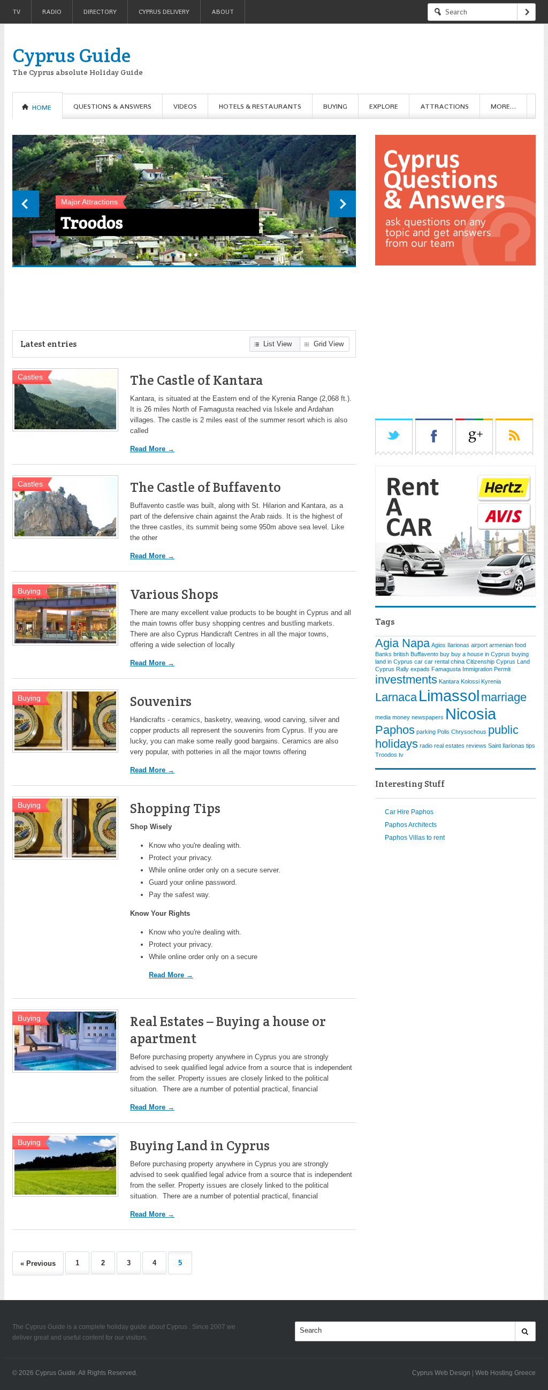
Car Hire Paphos (409, 812)
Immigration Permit (486, 669)
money (401, 717)
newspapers (428, 717)
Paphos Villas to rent (415, 837)
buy (445, 654)
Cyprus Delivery (164, 11)
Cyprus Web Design (441, 1373)
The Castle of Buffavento (205, 487)
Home (41, 107)
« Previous (38, 1263)
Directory (100, 11)
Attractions (444, 106)
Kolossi (470, 681)
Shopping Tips (175, 808)
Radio (52, 11)
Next (342, 204)
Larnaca (396, 697)
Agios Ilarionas (450, 645)
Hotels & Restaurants (260, 106)
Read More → (152, 449)
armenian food (507, 645)
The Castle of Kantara (196, 380)
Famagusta (446, 669)
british (401, 654)
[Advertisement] (341, 59)
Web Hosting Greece (505, 1373)
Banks (383, 654)
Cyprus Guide (71, 55)
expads (420, 669)
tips (530, 745)
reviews (476, 745)
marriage (504, 697)
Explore (383, 106)
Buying (335, 106)
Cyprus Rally (392, 669)
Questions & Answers (112, 106)
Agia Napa (402, 643)
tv (401, 754)
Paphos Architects (411, 825)
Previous (25, 204)
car (418, 661)
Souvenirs (161, 701)
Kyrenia (491, 681)
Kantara (449, 681)
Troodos (386, 754)
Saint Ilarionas (506, 745)
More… (503, 106)
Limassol (449, 695)
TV (16, 11)
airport (479, 645)
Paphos (395, 729)
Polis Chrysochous (131, 222)
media (383, 717)
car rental (436, 661)
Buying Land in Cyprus (200, 1145)
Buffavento (424, 654)
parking (426, 731)
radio (426, 745)
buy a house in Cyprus (480, 654)
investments (406, 679)
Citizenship (480, 661)
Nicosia (470, 714)
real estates (449, 745)
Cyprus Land (513, 661)
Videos (185, 106)
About (222, 11)
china (458, 661)
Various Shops (174, 594)
